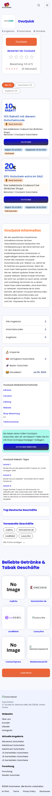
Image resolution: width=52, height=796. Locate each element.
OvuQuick (21, 41)
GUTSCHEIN (26, 142)
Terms (16, 791)
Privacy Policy (29, 791)
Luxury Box (26, 536)
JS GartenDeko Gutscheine (15, 752)
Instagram (7, 730)
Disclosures (45, 791)
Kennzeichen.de (26, 530)
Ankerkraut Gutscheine (13, 745)
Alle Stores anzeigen (12, 542)
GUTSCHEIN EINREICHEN (26, 447)
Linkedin (6, 726)
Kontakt (6, 722)
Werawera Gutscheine (13, 741)
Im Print (5, 791)
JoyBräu (9, 530)
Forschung (7, 771)
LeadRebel (10, 536)
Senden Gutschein (11, 775)
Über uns (6, 719)
